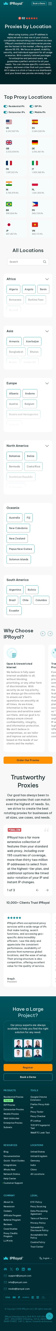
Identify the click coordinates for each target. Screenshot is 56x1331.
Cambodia (30, 362)
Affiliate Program (12, 1215)
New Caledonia (18, 528)
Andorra (30, 393)
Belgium (29, 403)
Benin (43, 289)
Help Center (10, 1178)
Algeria (13, 289)
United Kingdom (38, 1156)
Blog (6, 1151)
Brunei (13, 362)
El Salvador (16, 487)
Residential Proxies (13, 1097)
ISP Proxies (9, 1105)
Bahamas (14, 456)
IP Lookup (35, 1120)
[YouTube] (29, 1269)
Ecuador (14, 610)
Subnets (8, 1127)
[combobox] (28, 261)
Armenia (14, 341)
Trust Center (36, 1246)
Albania (13, 393)
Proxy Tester (36, 1112)
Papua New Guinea (20, 548)
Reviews (8, 1224)
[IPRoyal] (13, 3)
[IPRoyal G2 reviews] (28, 18)
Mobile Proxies (11, 1114)
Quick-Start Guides (14, 1160)
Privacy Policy (38, 1223)
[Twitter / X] (11, 1269)
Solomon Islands (18, 559)
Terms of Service (39, 1218)
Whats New (10, 1169)
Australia (14, 517)
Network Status (12, 1174)
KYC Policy (36, 1202)
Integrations (10, 1165)
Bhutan (34, 351)
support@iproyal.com (19, 1275)
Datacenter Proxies (14, 1109)
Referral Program (12, 1220)
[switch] (5, 106)
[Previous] (42, 633)
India (33, 1165)
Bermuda (14, 466)
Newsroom (9, 1206)
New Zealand (17, 538)
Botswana (15, 299)
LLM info (8, 1240)
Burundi (13, 310)
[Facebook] (17, 1269)
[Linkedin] (23, 1269)
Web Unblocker (11, 1118)
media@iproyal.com (19, 1289)
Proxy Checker (38, 1116)
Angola (29, 289)
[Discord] (5, 1269)
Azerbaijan (32, 341)
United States (37, 1151)
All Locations (37, 1174)
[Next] (50, 633)
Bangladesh (16, 351)
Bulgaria (14, 424)
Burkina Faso (36, 299)
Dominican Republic (21, 476)
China (33, 1169)
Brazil (12, 600)
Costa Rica (33, 466)
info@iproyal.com (17, 1282)
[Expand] (49, 1316)
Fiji (28, 517)
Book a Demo (39, 3)
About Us (8, 1202)
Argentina (15, 589)
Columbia (41, 600)
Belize (30, 456)
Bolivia (32, 589)
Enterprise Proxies (13, 1123)
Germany (35, 1160)
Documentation (12, 1156)
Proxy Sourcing (38, 1206)
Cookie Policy (37, 1242)
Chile (26, 600)
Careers (8, 1211)
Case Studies (10, 1229)
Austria (13, 403)
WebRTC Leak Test (40, 1132)
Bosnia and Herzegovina (23, 414)
